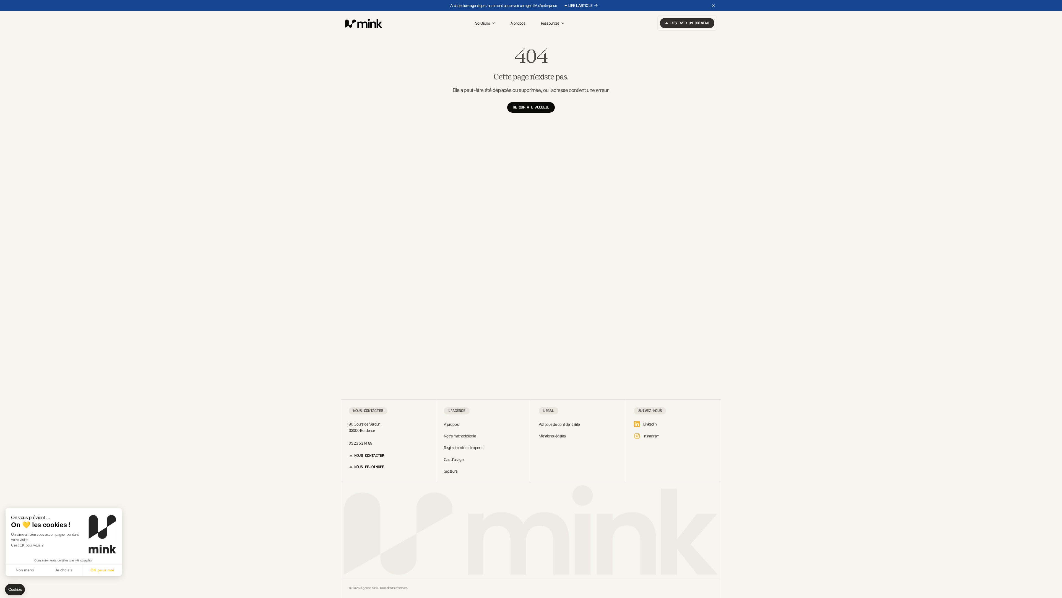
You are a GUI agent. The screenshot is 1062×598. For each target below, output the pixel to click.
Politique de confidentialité (559, 424)
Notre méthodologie (460, 436)
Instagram (652, 436)
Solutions (482, 23)
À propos (518, 23)
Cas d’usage (454, 459)
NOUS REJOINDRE (369, 467)
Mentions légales (552, 436)
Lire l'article (580, 5)
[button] (15, 590)
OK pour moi (102, 570)
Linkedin (650, 424)
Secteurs (451, 471)
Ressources (550, 23)
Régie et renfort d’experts (463, 447)
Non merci (25, 570)
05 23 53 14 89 (360, 443)
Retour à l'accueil (531, 107)
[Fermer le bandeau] (713, 5)
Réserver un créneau (689, 23)
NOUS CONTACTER (369, 455)
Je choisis (63, 570)
